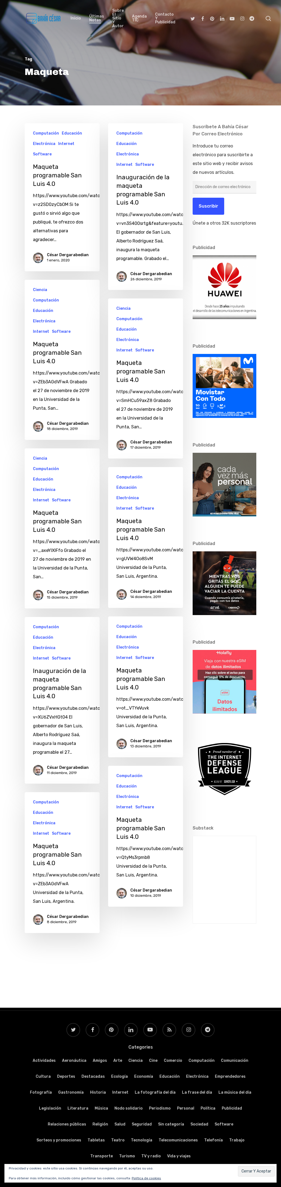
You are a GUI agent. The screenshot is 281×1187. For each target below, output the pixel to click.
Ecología (119, 1076)
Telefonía (213, 1140)
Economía (143, 1076)
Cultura (43, 1076)
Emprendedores (230, 1076)
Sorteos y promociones (58, 1140)
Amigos (100, 1060)
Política (208, 1108)
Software (42, 154)
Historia (98, 1092)
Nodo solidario (128, 1108)
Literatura (78, 1108)
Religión (100, 1124)
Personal (185, 1108)
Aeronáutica (74, 1060)
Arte (117, 1060)
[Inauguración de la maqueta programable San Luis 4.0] (145, 206)
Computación (46, 133)
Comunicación (234, 1060)
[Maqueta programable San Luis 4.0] (62, 360)
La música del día (234, 1092)
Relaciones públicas (67, 1124)
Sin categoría (171, 1124)
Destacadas (93, 1076)
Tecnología (141, 1140)
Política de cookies (146, 1178)
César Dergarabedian (68, 255)
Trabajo (237, 1140)
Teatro (118, 1140)
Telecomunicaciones (178, 1140)
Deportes (66, 1076)
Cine (153, 1060)
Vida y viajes (179, 1156)
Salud (119, 1124)
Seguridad (142, 1124)
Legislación (50, 1108)
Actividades (44, 1060)
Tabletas (96, 1140)
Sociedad (199, 1124)
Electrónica (44, 143)
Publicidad (232, 1108)
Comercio (173, 1060)
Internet (66, 143)
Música (101, 1108)
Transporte (101, 1156)
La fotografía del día (155, 1092)
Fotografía (41, 1092)
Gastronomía (71, 1092)
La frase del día (197, 1092)
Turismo (127, 1156)
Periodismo (160, 1108)
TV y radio (151, 1156)
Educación (72, 133)
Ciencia (40, 289)
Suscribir (208, 206)
